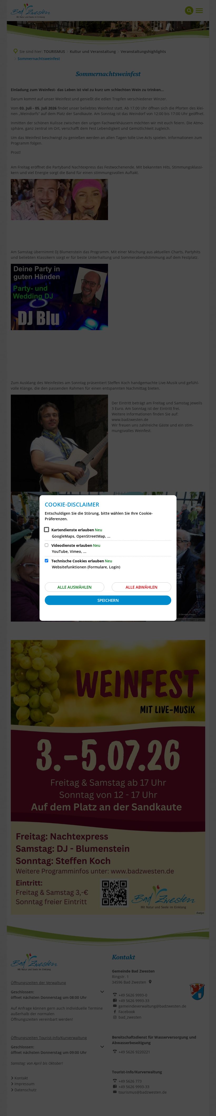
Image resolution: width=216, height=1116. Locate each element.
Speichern (108, 600)
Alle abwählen (142, 587)
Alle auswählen (74, 587)
